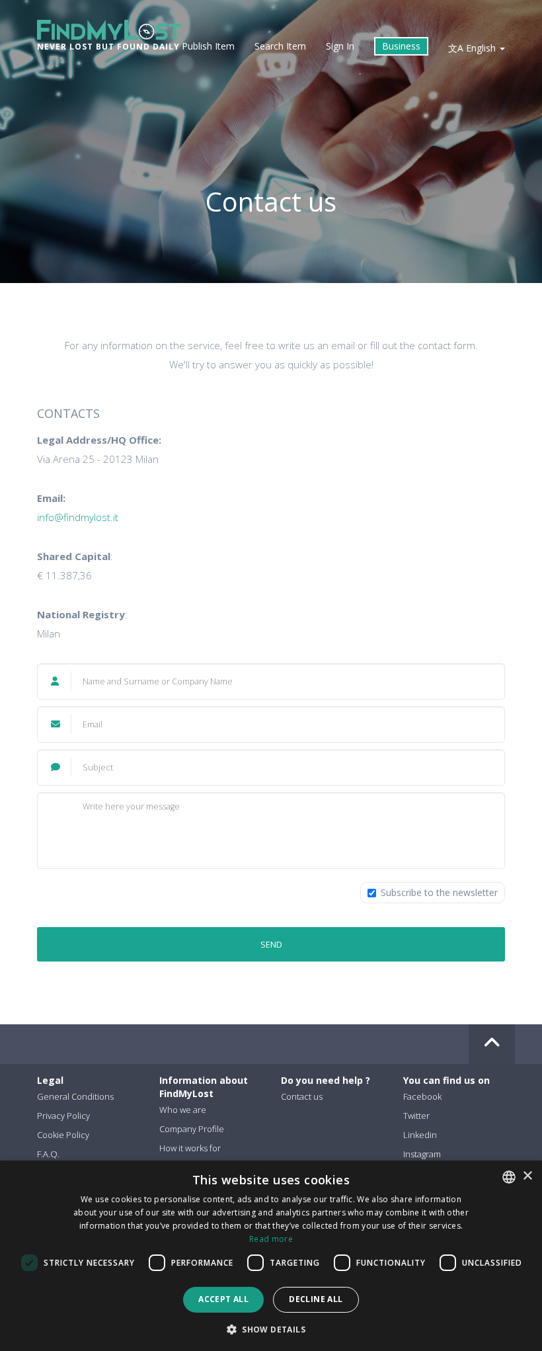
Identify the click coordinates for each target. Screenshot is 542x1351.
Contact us (302, 1096)
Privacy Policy (63, 1116)
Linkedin (420, 1135)
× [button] (527, 1176)
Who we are (182, 1110)
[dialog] (271, 1256)
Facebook (422, 1096)
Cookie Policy (63, 1135)
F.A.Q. (48, 1154)
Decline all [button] (315, 1299)
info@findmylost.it (77, 517)
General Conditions (75, 1096)
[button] (271, 1329)
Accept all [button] (223, 1299)
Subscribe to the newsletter (439, 892)
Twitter (416, 1116)
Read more (271, 1239)
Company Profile (191, 1129)
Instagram (422, 1154)
